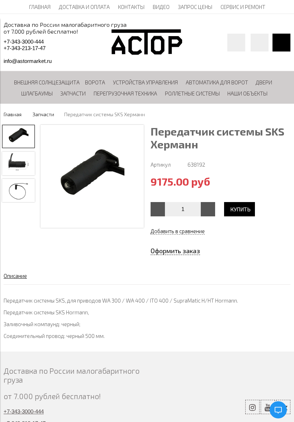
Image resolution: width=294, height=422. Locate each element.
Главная (13, 114)
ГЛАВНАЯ (40, 7)
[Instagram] (252, 407)
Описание (15, 276)
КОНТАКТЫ (131, 7)
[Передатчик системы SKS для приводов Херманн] (92, 177)
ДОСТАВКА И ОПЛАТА (84, 7)
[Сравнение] (260, 42)
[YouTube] (268, 407)
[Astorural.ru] (147, 52)
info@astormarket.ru (28, 61)
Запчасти (43, 114)
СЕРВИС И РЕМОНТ (242, 7)
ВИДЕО (161, 7)
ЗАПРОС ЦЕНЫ (195, 7)
